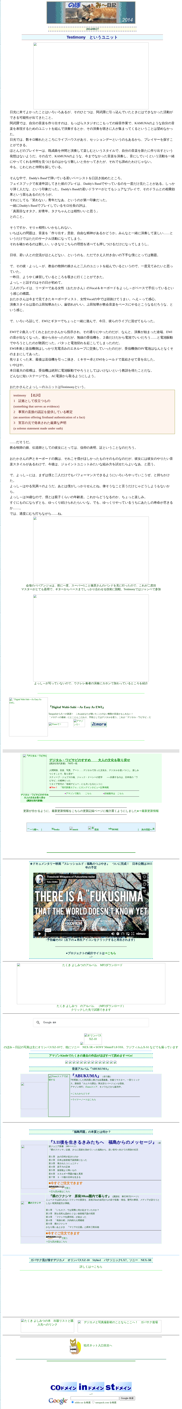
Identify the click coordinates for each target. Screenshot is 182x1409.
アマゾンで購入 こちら (78, 793)
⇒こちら (110, 953)
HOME (115, 829)
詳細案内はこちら (113, 793)
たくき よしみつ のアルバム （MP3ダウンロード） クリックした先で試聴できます (91, 1007)
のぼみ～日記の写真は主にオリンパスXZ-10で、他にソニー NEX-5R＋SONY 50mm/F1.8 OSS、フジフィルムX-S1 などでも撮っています (91, 1047)
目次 (97, 829)
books (57, 829)
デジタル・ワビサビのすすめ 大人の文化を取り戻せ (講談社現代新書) (35, 797)
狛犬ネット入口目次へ (96, 1345)
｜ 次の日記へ (144, 829)
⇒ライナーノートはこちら (83, 1099)
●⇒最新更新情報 (148, 810)
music (75, 829)
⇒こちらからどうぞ (80, 1093)
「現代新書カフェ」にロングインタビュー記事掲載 (84, 787)
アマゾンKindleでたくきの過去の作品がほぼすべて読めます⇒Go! (91, 1055)
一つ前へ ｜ (36, 829)
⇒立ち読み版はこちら (59, 1191)
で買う (67, 1188)
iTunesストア (91, 1087)
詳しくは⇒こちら (91, 1266)
